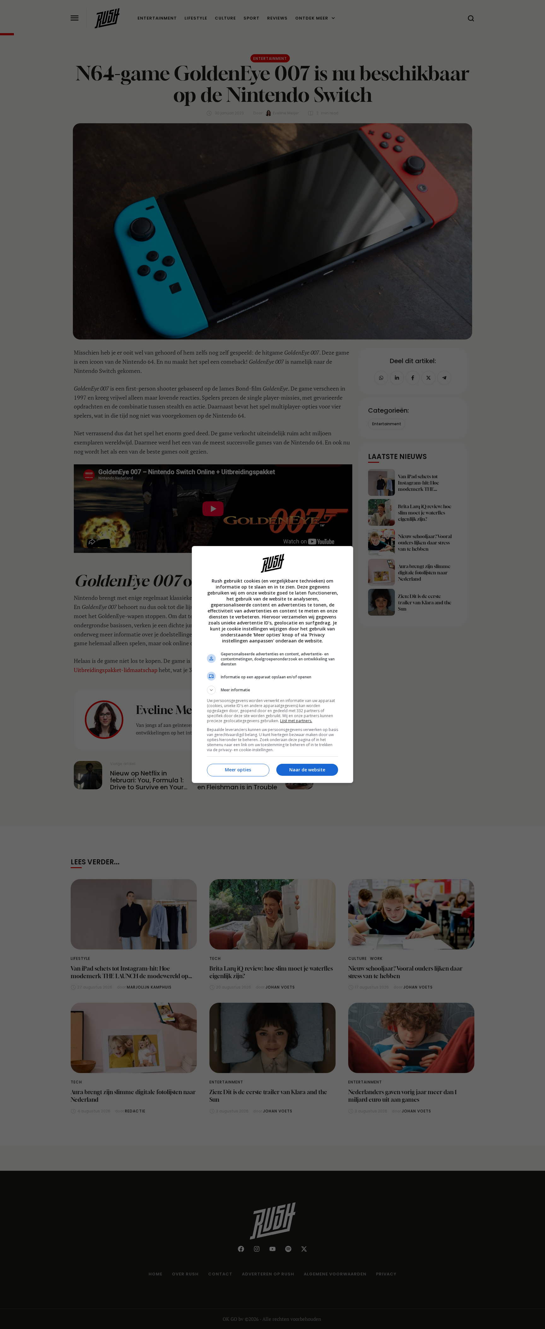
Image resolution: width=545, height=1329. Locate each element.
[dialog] (272, 664)
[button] (272, 690)
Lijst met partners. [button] (296, 720)
